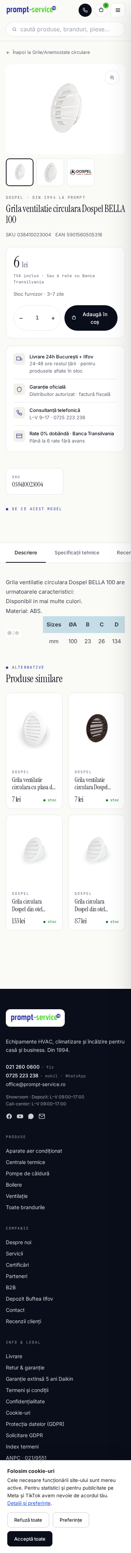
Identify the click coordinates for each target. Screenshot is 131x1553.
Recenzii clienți (23, 1321)
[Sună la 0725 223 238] (85, 10)
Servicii (14, 1253)
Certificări (17, 1265)
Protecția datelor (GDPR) (35, 1424)
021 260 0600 (23, 1067)
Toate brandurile (25, 1207)
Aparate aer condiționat (34, 1151)
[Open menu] (118, 10)
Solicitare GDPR (24, 1435)
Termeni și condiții (27, 1390)
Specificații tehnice (77, 552)
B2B (11, 1287)
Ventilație (17, 1196)
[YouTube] (20, 1116)
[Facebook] (9, 1116)
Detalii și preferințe (29, 1503)
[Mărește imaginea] (112, 77)
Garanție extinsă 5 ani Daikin (39, 1379)
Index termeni (22, 1446)
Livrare (14, 1356)
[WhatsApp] (31, 1116)
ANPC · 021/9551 (26, 1458)
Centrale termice (25, 1162)
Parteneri (16, 1276)
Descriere (26, 552)
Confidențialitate (25, 1401)
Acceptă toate (29, 1539)
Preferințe (71, 1520)
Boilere (14, 1185)
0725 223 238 (22, 1075)
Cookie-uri (18, 1413)
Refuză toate (28, 1520)
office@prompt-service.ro (36, 1084)
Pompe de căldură (27, 1173)
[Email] (42, 1116)
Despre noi (18, 1242)
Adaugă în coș (95, 318)
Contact (15, 1310)
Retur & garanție (25, 1367)
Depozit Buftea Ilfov (29, 1299)
